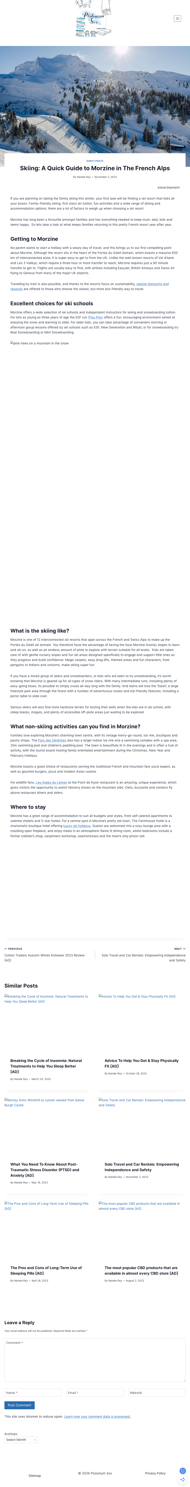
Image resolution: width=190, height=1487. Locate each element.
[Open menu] (177, 18)
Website (136, 1393)
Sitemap (35, 1476)
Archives (10, 1434)
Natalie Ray (84, 176)
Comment (14, 1343)
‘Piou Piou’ (95, 317)
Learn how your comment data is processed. (97, 1416)
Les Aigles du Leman (51, 782)
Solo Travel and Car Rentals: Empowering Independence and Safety (144, 954)
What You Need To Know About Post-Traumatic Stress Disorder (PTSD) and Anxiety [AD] (44, 1170)
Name (12, 1393)
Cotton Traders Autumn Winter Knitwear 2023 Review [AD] (44, 954)
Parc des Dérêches (52, 740)
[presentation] (47, 1023)
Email (73, 1393)
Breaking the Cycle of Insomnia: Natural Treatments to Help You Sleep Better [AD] (46, 1066)
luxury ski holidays (77, 826)
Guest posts (95, 160)
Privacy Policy (155, 1473)
